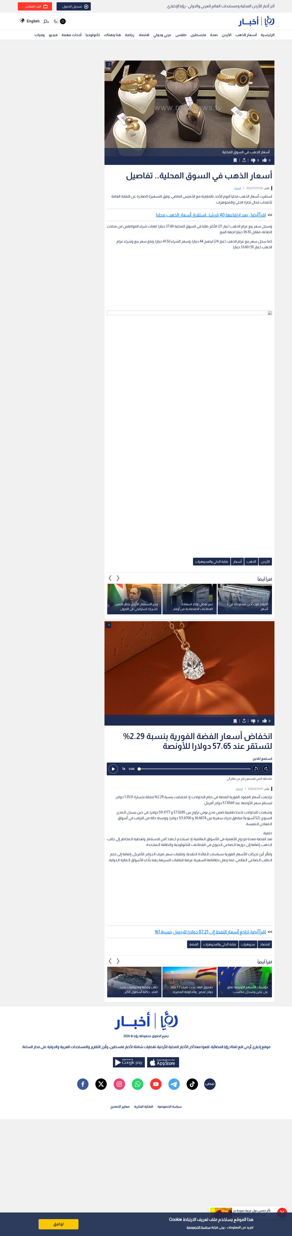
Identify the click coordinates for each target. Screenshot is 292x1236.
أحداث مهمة (71, 35)
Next (110, 578)
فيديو (53, 35)
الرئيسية (267, 35)
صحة (214, 35)
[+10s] (266, 769)
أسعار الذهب (246, 35)
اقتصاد (143, 35)
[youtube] (156, 1084)
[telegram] (174, 1084)
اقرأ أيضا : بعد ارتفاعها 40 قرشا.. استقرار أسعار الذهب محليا (211, 214)
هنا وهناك (112, 35)
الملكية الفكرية (143, 1106)
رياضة (129, 35)
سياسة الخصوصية (199, 1227)
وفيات (39, 35)
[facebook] (83, 1084)
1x (123, 769)
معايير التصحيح (120, 1106)
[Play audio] (113, 769)
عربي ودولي (162, 35)
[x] (101, 1084)
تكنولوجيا (93, 35)
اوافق (58, 1224)
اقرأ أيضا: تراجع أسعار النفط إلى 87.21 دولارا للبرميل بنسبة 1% (210, 931)
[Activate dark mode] (59, 21)
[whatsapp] (137, 1084)
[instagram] (119, 1084)
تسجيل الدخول (72, 6)
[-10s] (256, 769)
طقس (180, 35)
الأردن (226, 35)
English (33, 21)
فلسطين (198, 35)
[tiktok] (192, 1084)
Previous (118, 578)
